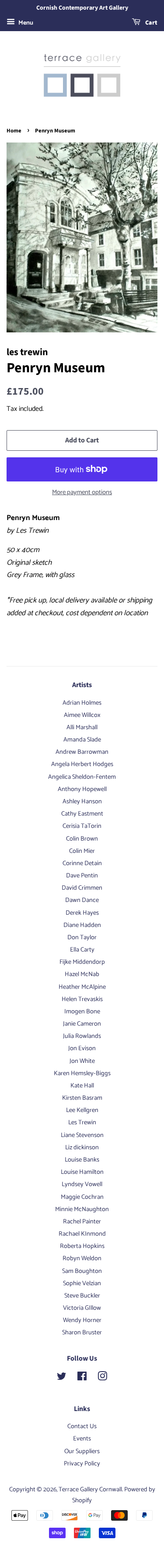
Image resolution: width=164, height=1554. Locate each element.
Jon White (82, 1061)
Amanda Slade (82, 739)
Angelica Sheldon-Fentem (82, 777)
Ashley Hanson (82, 801)
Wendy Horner (82, 1320)
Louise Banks (82, 1160)
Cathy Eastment (82, 814)
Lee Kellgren (82, 1110)
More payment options (82, 492)
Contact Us (82, 1426)
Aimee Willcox (82, 715)
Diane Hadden (82, 925)
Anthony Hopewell (82, 789)
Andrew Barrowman (82, 752)
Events (82, 1438)
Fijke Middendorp (82, 962)
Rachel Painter (82, 1221)
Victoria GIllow (82, 1308)
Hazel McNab (82, 974)
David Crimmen (82, 888)
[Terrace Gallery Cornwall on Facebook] (82, 1378)
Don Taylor (82, 937)
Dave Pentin (82, 875)
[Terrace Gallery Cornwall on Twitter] (61, 1378)
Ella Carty (82, 950)
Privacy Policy (82, 1463)
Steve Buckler (82, 1295)
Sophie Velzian (82, 1283)
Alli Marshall (82, 727)
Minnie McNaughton (82, 1209)
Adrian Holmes (82, 703)
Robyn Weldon (82, 1258)
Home (14, 131)
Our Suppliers (82, 1451)
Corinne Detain (82, 863)
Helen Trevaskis (82, 999)
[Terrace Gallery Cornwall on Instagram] (102, 1378)
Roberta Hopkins (82, 1246)
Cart (150, 22)
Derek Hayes (82, 913)
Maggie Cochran (82, 1197)
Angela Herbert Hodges (82, 764)
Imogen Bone (82, 1011)
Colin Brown (82, 839)
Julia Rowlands (82, 1036)
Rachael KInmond (82, 1234)
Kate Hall (82, 1085)
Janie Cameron (82, 1024)
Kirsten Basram (82, 1098)
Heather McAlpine (82, 987)
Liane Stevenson (82, 1135)
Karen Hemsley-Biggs (82, 1073)
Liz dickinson (82, 1147)
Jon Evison (82, 1048)
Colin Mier (82, 851)
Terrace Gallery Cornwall (90, 1489)
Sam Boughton (82, 1271)
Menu (25, 23)
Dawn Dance (82, 900)
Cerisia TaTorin (82, 826)
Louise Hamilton (82, 1172)
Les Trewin (82, 1122)
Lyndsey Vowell (82, 1184)
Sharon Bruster (82, 1332)
